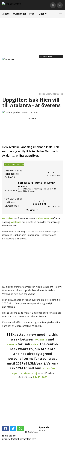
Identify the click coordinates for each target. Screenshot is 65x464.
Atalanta (16, 221)
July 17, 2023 (40, 377)
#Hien (34, 344)
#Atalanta (41, 339)
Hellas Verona (44, 218)
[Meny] (60, 14)
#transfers (49, 368)
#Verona (12, 344)
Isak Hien (7, 218)
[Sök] (60, 5)
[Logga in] (53, 5)
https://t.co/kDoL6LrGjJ (24, 373)
